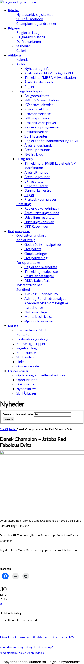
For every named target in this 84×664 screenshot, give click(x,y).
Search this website (18, 414)
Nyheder (11, 429)
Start (3, 429)
